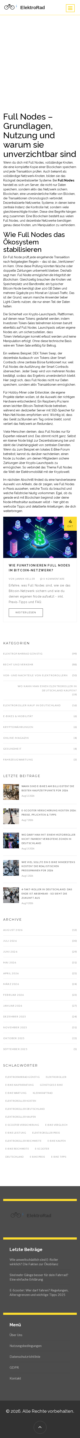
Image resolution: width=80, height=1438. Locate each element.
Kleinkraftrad (43, 1092)
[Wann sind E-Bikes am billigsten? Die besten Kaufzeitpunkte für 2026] (11, 791)
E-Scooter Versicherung (22, 1124)
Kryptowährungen (18, 727)
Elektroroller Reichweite (23, 1140)
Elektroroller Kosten (20, 1100)
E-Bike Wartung (16, 1092)
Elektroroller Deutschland (25, 1108)
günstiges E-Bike (51, 1084)
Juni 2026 (10, 951)
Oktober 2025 (14, 1038)
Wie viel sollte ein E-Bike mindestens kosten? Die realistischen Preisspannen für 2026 (48, 866)
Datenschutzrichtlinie (25, 1356)
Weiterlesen (25, 612)
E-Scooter (42, 1148)
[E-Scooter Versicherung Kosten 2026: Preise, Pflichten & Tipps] (11, 815)
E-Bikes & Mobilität (18, 716)
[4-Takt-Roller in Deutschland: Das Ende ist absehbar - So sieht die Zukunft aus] (11, 895)
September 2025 (15, 1049)
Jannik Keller (25, 578)
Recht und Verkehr (18, 664)
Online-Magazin (16, 737)
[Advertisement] (40, 57)
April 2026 (11, 973)
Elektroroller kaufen (20, 1116)
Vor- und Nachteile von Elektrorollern (35, 675)
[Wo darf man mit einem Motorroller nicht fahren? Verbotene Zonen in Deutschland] (11, 840)
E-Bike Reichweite (17, 1148)
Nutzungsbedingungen (26, 1346)
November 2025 (15, 1027)
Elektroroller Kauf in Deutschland (32, 705)
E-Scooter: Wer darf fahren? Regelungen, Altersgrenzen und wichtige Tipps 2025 (39, 1292)
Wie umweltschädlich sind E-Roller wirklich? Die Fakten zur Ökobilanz (34, 1262)
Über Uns (16, 1335)
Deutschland (14, 1156)
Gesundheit (12, 748)
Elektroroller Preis (46, 1132)
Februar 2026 (13, 994)
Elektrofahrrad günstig (23, 653)
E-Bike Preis (37, 1156)
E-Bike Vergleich (56, 1124)
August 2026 (13, 930)
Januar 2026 (12, 1005)
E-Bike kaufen (57, 1140)
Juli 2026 (10, 940)
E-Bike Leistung (15, 1132)
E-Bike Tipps (58, 1156)
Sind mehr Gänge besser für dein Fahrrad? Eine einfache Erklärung (39, 1277)
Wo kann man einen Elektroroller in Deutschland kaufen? (47, 688)
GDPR (14, 1367)
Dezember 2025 (14, 1016)
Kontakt (15, 1378)
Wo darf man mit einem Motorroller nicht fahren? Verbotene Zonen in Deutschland (49, 839)
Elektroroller (56, 1077)
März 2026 (11, 984)
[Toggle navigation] (70, 8)
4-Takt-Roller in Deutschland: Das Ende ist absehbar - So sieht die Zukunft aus (47, 893)
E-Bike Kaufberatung (19, 1084)
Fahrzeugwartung (18, 759)
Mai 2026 (9, 962)
